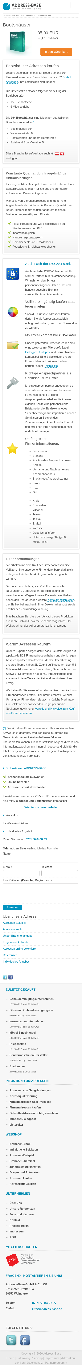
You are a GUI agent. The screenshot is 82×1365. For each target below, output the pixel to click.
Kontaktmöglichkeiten (60, 599)
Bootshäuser (45, 16)
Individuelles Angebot (16, 961)
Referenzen (10, 955)
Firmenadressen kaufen (25, 1107)
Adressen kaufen (13, 929)
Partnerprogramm (56, 1362)
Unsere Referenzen (22, 1208)
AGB (13, 1237)
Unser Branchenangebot (18, 935)
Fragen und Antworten (16, 942)
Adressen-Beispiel (14, 922)
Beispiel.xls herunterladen (41, 807)
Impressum (17, 1231)
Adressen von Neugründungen (30, 1090)
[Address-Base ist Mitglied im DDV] (23, 1259)
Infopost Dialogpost (23, 1118)
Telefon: (46, 866)
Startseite (18, 16)
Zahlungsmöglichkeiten (25, 1166)
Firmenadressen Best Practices (30, 1101)
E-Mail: (7, 866)
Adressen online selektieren (20, 948)
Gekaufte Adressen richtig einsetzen (34, 1113)
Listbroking (23, 1358)
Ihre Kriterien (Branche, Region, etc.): (28, 880)
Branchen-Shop (20, 1143)
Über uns (16, 1202)
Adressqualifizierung (23, 1096)
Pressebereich (19, 1225)
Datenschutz (35, 1362)
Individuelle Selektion (24, 1149)
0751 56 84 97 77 (44, 1303)
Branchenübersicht (22, 1161)
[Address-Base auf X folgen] (5, 977)
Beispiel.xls (51, 365)
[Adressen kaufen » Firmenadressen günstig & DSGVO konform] (22, 6)
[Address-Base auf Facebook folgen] (10, 977)
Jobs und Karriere (22, 1214)
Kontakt (15, 1220)
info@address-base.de (47, 1309)
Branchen (29, 16)
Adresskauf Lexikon (23, 1183)
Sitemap (37, 1358)
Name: (7, 853)
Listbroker (16, 1124)
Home (10, 1358)
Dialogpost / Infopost (38, 352)
